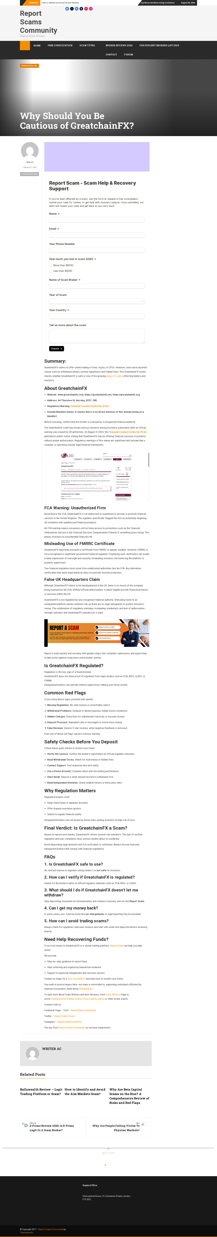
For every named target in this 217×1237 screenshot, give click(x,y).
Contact (111, 54)
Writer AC (29, 162)
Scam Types (87, 45)
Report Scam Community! (72, 1027)
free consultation (76, 978)
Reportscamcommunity (69, 1021)
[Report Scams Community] (25, 45)
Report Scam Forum (64, 1016)
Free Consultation (60, 45)
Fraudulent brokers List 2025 (159, 45)
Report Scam (116, 945)
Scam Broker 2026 (29, 66)
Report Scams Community (38, 22)
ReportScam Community (83, 1010)
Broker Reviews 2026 (119, 45)
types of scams (115, 376)
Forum (128, 54)
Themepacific (26, 1232)
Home (37, 45)
